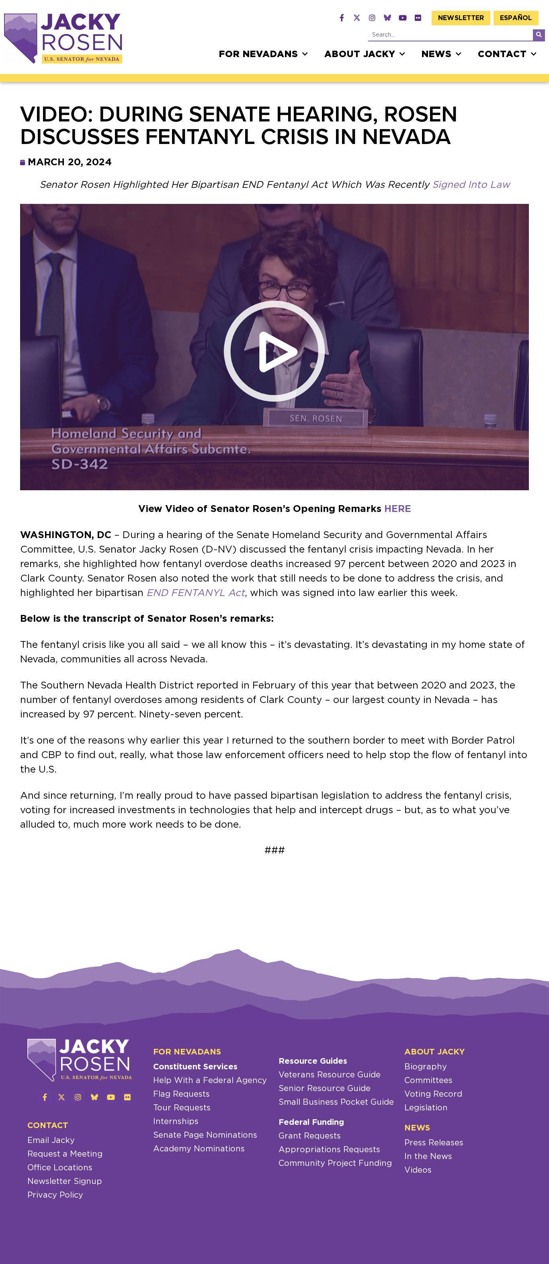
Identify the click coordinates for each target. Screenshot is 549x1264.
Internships (176, 1122)
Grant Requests (310, 1136)
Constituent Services (195, 1067)
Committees (428, 1081)
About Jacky (359, 54)
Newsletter (461, 18)
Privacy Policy (55, 1195)
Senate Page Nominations (205, 1135)
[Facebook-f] (341, 17)
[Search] (539, 35)
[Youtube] (402, 17)
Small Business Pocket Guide (336, 1102)
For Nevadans (258, 54)
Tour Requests (182, 1108)
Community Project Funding (335, 1163)
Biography (425, 1067)
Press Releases (433, 1143)
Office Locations (59, 1168)
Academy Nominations (199, 1149)
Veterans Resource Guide (330, 1075)
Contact (502, 54)
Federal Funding (311, 1122)
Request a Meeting (64, 1154)
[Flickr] (418, 17)
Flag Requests (181, 1094)
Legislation (426, 1108)
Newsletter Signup (64, 1182)
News (437, 54)
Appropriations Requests (329, 1150)
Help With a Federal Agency (210, 1081)
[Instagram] (372, 17)
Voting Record (433, 1094)
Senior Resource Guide (325, 1089)
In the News (428, 1157)
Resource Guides (313, 1061)
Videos (418, 1170)
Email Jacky (51, 1141)
